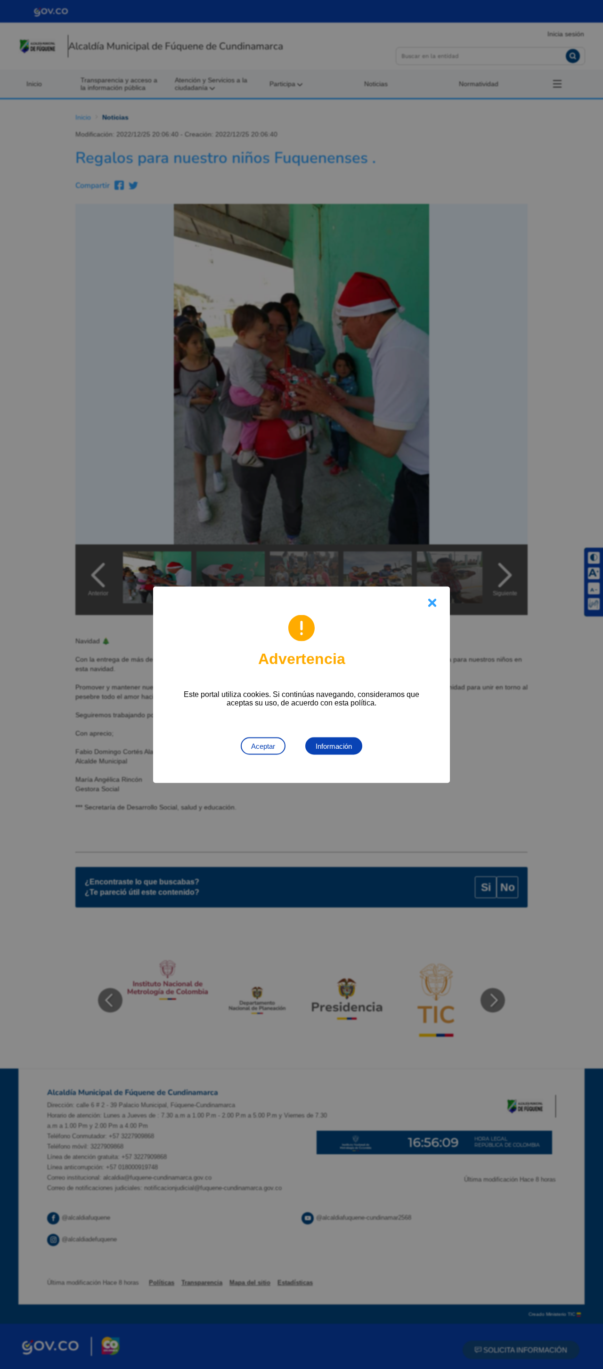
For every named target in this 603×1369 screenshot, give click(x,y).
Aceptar (263, 746)
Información (334, 746)
